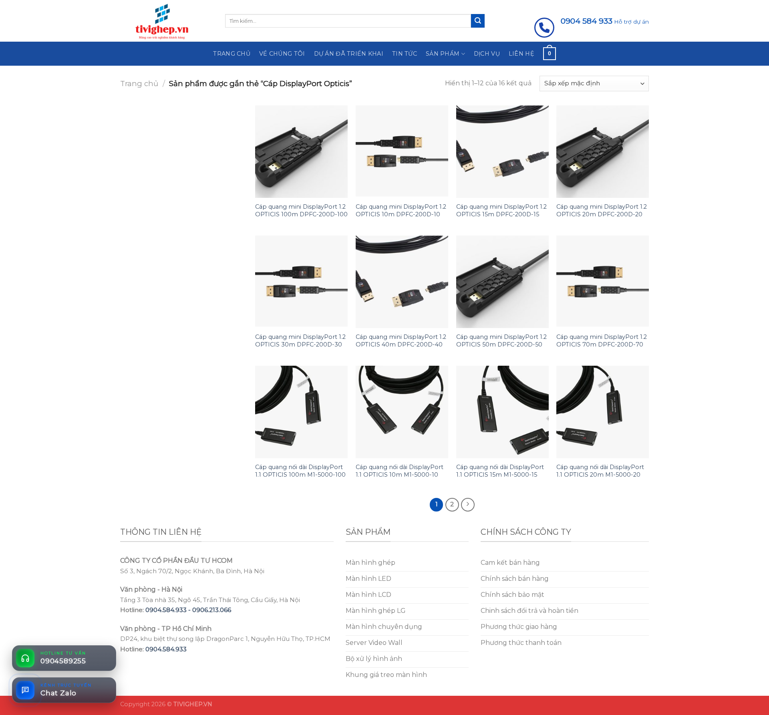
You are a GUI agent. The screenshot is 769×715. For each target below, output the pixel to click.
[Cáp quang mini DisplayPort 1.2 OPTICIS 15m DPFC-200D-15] (502, 151)
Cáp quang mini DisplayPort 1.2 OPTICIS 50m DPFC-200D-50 (501, 340)
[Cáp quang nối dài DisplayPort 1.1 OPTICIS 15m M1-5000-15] (502, 412)
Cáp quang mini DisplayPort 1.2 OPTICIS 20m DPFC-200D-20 (601, 210)
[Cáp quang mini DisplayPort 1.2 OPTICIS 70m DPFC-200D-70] (602, 282)
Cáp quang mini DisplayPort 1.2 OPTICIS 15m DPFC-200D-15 (501, 210)
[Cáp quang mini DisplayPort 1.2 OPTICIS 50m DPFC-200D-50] (502, 282)
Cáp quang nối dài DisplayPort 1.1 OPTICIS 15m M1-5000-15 (500, 470)
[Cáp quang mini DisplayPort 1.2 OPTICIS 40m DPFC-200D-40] (402, 282)
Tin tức (404, 53)
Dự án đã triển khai (348, 53)
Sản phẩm (442, 53)
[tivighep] (166, 21)
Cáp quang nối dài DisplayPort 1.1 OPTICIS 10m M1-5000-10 (399, 470)
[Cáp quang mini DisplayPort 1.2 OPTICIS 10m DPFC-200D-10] (402, 151)
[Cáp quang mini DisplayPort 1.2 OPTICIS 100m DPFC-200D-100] (301, 151)
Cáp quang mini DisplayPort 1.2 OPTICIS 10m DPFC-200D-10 (401, 210)
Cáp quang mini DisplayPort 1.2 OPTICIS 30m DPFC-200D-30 (300, 340)
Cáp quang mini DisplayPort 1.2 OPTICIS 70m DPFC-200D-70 (601, 340)
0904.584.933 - (168, 610)
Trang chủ (231, 53)
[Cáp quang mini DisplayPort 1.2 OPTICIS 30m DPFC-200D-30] (301, 282)
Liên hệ (521, 53)
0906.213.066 (211, 610)
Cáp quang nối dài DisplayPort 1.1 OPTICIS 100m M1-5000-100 (300, 470)
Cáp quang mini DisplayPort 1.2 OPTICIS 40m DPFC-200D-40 (401, 340)
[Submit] (478, 21)
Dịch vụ (487, 53)
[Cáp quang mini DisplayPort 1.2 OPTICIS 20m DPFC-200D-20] (602, 151)
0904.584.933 (166, 649)
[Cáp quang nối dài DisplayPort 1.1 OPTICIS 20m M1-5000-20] (602, 412)
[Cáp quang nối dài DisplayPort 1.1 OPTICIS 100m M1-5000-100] (301, 412)
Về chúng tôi (282, 53)
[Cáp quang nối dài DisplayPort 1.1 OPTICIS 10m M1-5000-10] (402, 412)
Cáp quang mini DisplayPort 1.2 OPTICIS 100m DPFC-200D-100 (301, 210)
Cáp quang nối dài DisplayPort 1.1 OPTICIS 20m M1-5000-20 (600, 470)
